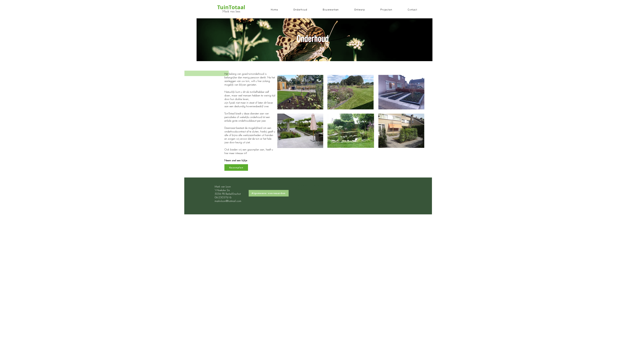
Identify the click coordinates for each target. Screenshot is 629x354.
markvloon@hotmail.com (228, 201)
